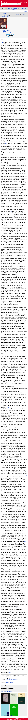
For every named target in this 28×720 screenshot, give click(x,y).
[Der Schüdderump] (5, 715)
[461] (2, 42)
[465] (22, 340)
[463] (11, 211)
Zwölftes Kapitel (10, 36)
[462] (6, 143)
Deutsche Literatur (9, 682)
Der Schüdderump (9, 32)
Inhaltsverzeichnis (5, 15)
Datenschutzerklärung (11, 719)
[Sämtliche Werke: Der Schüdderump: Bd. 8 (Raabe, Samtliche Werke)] (13, 703)
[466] (8, 407)
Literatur (4, 13)
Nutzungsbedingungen (19, 718)
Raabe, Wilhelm (5, 30)
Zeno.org (4, 2)
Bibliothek (4, 6)
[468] (25, 541)
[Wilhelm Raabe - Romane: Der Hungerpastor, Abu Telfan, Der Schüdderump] (5, 703)
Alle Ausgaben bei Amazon (7, 691)
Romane (5, 31)
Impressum (19, 719)
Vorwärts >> (24, 14)
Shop (13, 9)
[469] (16, 607)
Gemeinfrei (8, 680)
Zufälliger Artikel (16, 8)
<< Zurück (17, 14)
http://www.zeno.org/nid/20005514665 (13, 679)
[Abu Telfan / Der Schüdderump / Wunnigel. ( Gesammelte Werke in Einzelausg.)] (21, 703)
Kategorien (23, 8)
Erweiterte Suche (23, 2)
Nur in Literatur (12, 6)
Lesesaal (10, 8)
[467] (26, 475)
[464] (17, 274)
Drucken (25, 11)
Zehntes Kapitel (10, 34)
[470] (10, 672)
